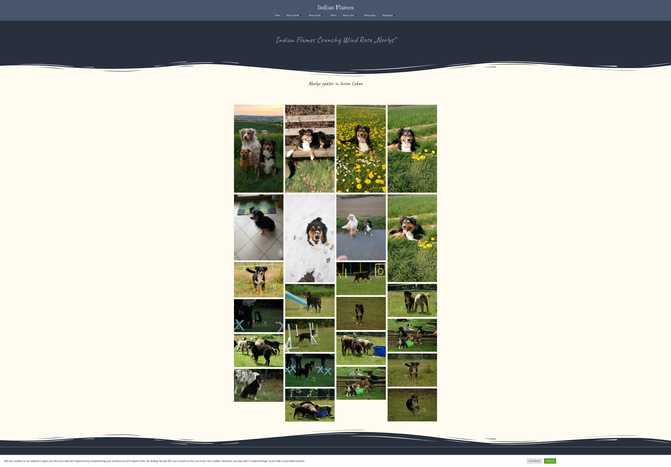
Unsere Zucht (315, 15)
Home (277, 15)
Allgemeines (388, 15)
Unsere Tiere (348, 15)
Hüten (333, 15)
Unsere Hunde (293, 15)
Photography (370, 15)
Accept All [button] (550, 460)
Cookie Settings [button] (534, 460)
